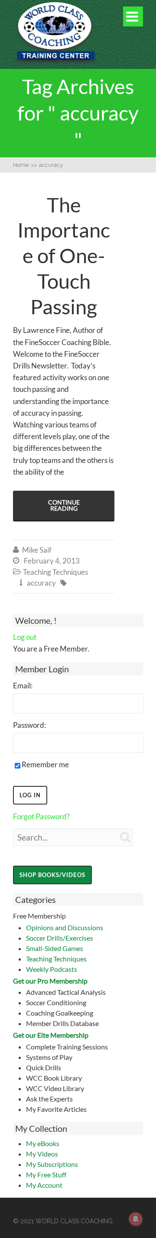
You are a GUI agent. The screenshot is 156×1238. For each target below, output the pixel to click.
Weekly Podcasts (51, 969)
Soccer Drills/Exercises (59, 938)
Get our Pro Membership (50, 981)
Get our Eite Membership (50, 1035)
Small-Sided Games (54, 948)
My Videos (42, 1154)
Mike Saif (37, 549)
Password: (29, 725)
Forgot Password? (41, 816)
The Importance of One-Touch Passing (63, 255)
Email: (22, 685)
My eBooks (42, 1143)
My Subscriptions (52, 1164)
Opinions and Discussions (64, 927)
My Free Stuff (46, 1174)
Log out (24, 637)
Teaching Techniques (56, 959)
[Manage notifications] (136, 1219)
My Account (44, 1185)
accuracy (41, 582)
